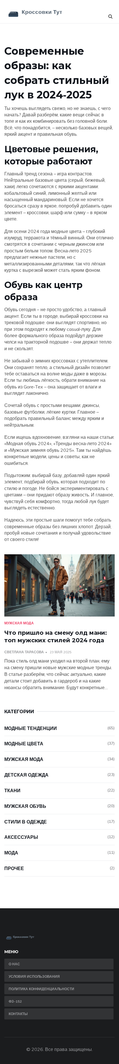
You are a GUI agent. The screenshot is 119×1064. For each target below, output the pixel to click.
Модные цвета (59, 743)
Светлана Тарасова (24, 652)
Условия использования (34, 976)
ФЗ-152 (15, 1001)
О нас (14, 964)
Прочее (59, 868)
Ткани (59, 790)
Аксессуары (59, 837)
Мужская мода (19, 623)
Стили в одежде (59, 822)
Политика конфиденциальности (41, 989)
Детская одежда (59, 775)
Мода (59, 853)
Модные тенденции (59, 728)
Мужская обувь (59, 806)
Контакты (18, 1014)
